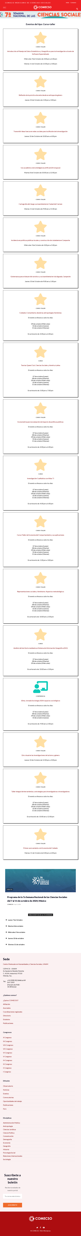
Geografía (6, 1146)
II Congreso (7, 1068)
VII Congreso (8, 1049)
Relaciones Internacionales (12, 1156)
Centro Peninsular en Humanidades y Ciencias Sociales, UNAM (25, 964)
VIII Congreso (8, 1045)
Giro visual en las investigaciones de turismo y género (41, 755)
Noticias (6, 1090)
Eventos (6, 1094)
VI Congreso (7, 1053)
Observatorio (8, 1086)
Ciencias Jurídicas (9, 1129)
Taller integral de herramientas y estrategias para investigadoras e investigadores (40, 791)
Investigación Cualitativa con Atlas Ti (40, 478)
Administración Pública (11, 1123)
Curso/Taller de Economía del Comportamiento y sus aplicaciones (40, 535)
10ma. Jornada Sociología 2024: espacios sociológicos (40, 701)
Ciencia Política (8, 1133)
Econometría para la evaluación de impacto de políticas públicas (40, 422)
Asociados (7, 1008)
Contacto (73, 2)
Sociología (7, 1159)
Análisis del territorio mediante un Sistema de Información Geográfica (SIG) (41, 648)
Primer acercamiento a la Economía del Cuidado (40, 848)
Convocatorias (8, 1097)
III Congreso (7, 1064)
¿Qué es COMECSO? (10, 1000)
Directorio (7, 1016)
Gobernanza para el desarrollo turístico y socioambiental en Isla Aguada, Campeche (41, 276)
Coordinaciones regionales (12, 1012)
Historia (6, 1149)
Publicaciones (8, 1023)
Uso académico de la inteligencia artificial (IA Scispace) (40, 168)
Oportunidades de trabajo (12, 1101)
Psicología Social (9, 1153)
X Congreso (7, 1037)
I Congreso (7, 1072)
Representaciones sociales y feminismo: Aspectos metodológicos (40, 591)
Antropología (8, 1126)
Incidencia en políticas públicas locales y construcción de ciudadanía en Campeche (40, 240)
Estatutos (6, 1019)
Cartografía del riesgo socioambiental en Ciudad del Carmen (40, 204)
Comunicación (8, 1136)
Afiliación (6, 1004)
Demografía (7, 1139)
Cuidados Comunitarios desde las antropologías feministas (40, 313)
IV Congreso (7, 1060)
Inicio (67, 2)
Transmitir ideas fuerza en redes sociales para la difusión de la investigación (41, 131)
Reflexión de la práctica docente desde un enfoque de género (40, 95)
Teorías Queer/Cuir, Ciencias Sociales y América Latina (40, 365)
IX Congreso (7, 1041)
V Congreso (7, 1056)
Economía (6, 1143)
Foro (4, 1109)
